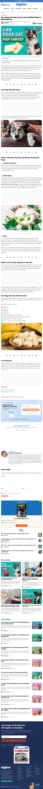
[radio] (17, 430)
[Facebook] (1, 5)
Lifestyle (24, 8)
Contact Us (28, 768)
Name (2, 488)
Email (23, 488)
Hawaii (13, 462)
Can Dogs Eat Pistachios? (9, 389)
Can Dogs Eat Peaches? (8, 391)
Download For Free (22, 525)
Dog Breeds (29, 8)
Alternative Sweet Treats (6, 62)
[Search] (41, 8)
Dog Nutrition (4, 15)
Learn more (3, 12)
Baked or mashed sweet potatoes (10, 320)
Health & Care (6, 8)
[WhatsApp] (36, 23)
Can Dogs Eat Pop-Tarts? (6, 60)
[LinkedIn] (39, 23)
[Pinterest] (8, 5)
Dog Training (18, 8)
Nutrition (12, 8)
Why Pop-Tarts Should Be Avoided (18, 60)
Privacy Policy (18, 744)
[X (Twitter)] (5, 5)
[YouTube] (7, 5)
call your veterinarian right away (13, 366)
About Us (28, 770)
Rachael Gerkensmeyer (9, 21)
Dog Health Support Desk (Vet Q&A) (29, 776)
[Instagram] (3, 5)
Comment (3, 475)
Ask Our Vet (35, 8)
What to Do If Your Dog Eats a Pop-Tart (33, 60)
